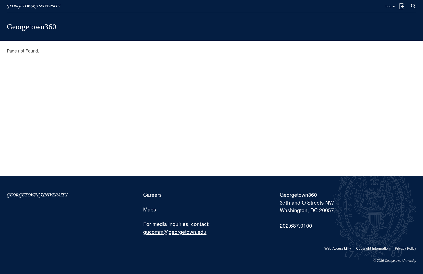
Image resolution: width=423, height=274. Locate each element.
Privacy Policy (405, 248)
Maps (149, 209)
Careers (152, 194)
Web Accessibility (337, 248)
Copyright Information (373, 248)
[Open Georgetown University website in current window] (34, 6)
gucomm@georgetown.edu (174, 231)
